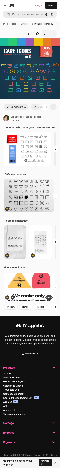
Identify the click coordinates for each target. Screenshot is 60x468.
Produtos (9, 367)
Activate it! (45, 462)
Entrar (51, 5)
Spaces (7, 373)
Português (30, 353)
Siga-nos (9, 442)
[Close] (55, 463)
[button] (30, 353)
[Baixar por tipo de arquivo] (53, 33)
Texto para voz (11, 389)
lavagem (11, 307)
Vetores (24, 24)
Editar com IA (18, 106)
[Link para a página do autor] (6, 118)
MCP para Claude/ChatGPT (21, 397)
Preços (39, 5)
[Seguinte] (46, 107)
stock (14, 24)
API (5, 406)
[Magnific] (30, 326)
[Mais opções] (28, 33)
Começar (9, 423)
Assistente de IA (11, 377)
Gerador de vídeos (13, 385)
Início (5, 24)
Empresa (8, 432)
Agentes (10, 401)
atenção (26, 307)
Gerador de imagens (14, 381)
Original (21, 44)
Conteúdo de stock (13, 393)
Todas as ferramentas (14, 414)
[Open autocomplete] (7, 14)
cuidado (40, 307)
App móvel (9, 410)
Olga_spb (15, 120)
